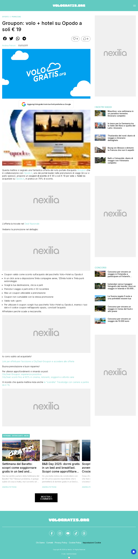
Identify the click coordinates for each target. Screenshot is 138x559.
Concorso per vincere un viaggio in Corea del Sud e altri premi (120, 309)
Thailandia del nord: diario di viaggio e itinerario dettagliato (121, 138)
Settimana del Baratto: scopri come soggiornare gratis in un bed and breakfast (19, 467)
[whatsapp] (17, 40)
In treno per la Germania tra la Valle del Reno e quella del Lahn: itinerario (121, 125)
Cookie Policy (75, 542)
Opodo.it (28, 173)
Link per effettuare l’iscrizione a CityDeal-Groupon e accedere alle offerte (38, 361)
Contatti (49, 542)
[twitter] (11, 40)
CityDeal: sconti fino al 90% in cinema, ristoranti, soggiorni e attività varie (38, 377)
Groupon (81, 170)
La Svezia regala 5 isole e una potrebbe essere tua (120, 297)
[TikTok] (74, 532)
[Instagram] (58, 532)
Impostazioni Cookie (92, 542)
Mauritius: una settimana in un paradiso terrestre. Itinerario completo (121, 113)
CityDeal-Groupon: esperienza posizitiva (21, 374)
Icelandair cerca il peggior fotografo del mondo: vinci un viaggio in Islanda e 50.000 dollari (122, 286)
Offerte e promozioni (11, 17)
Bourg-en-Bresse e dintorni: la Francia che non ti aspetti (121, 149)
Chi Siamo (40, 542)
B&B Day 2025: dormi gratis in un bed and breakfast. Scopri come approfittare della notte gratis (61, 467)
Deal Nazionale (32, 223)
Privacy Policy (61, 542)
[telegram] (24, 40)
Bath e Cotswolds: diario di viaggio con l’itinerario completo (120, 160)
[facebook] (5, 40)
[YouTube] (66, 532)
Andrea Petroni (8, 45)
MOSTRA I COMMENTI (46, 497)
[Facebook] (50, 532)
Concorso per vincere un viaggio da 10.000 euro (119, 320)
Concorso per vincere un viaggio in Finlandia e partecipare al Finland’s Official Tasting (119, 274)
